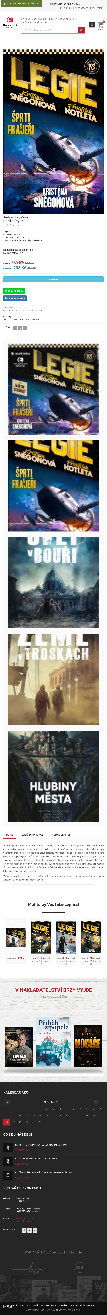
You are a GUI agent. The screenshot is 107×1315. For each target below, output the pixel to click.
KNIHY (6, 1305)
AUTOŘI (14, 1305)
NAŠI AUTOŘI (41, 22)
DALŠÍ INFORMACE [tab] (32, 834)
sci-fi (28, 319)
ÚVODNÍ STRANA (28, 19)
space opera (19, 319)
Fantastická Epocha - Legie (34, 310)
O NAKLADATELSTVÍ (68, 19)
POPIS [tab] (9, 834)
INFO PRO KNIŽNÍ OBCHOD (82, 1305)
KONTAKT (7, 1307)
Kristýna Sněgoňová (15, 217)
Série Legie (7, 319)
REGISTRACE (82, 8)
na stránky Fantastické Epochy (23, 4)
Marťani (35, 319)
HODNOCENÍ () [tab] (61, 834)
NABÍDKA (92, 24)
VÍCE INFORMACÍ (22, 1150)
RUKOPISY (44, 1305)
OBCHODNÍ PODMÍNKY (48, 19)
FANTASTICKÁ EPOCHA (11, 310)
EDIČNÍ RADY (27, 22)
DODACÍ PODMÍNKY (60, 1305)
